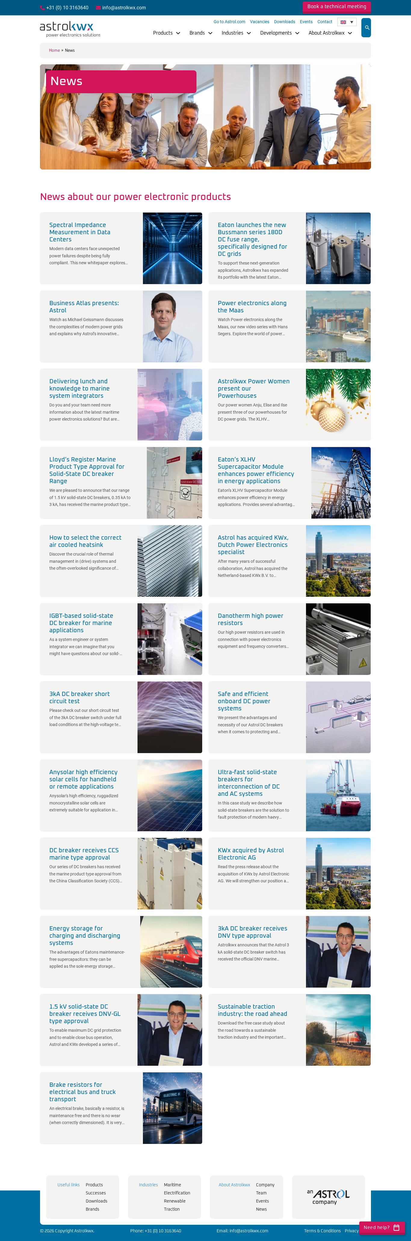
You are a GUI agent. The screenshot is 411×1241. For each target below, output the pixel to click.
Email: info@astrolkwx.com (242, 1231)
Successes (96, 1193)
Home (54, 51)
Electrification (177, 1193)
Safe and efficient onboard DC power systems (244, 701)
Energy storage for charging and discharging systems (84, 936)
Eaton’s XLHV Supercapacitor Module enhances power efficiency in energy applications (256, 470)
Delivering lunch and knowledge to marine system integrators (79, 388)
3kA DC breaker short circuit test (79, 697)
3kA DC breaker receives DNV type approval (252, 932)
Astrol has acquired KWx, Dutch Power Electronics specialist (253, 545)
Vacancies (259, 21)
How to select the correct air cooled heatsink (85, 541)
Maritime (172, 1185)
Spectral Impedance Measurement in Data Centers (79, 232)
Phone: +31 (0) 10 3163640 (155, 1231)
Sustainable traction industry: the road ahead (252, 1010)
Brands (197, 33)
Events (306, 21)
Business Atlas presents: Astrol (84, 307)
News (261, 1209)
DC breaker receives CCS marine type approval (84, 854)
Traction (172, 1209)
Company (265, 1185)
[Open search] (367, 28)
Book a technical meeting (336, 6)
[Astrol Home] (328, 1197)
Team (261, 1193)
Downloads (284, 21)
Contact (324, 21)
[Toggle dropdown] (178, 33)
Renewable (175, 1201)
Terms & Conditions (322, 1231)
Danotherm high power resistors (250, 619)
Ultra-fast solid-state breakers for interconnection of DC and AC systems (249, 783)
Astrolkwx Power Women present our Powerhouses (254, 388)
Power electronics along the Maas (252, 307)
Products (163, 33)
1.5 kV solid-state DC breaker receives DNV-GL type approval (85, 1014)
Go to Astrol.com (229, 21)
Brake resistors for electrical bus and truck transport (82, 1092)
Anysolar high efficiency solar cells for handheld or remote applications (83, 779)
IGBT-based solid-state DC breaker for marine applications (81, 623)
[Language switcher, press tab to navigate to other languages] (347, 22)
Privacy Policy (358, 1231)
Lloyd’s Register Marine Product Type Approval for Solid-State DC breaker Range (87, 470)
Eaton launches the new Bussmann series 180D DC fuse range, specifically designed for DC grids (252, 239)
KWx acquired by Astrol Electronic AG (251, 854)
